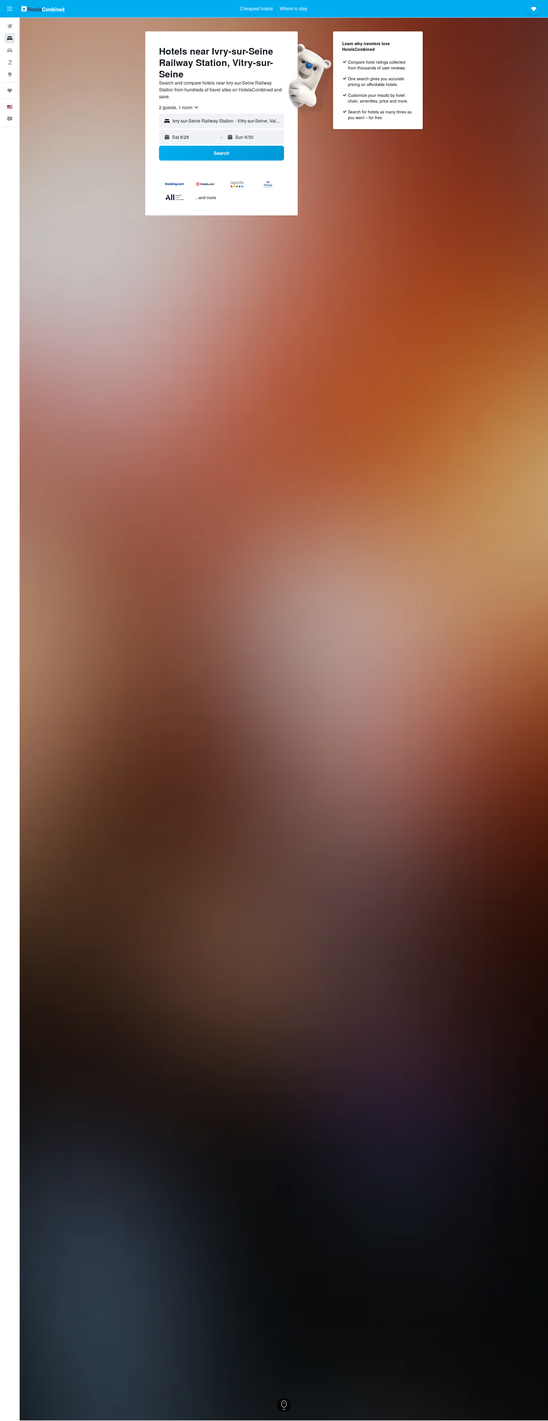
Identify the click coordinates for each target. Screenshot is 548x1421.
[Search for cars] (9, 50)
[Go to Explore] (9, 74)
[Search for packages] (9, 62)
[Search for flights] (9, 26)
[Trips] (9, 90)
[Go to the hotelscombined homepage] (43, 8)
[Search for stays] (9, 38)
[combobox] (179, 107)
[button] (9, 9)
